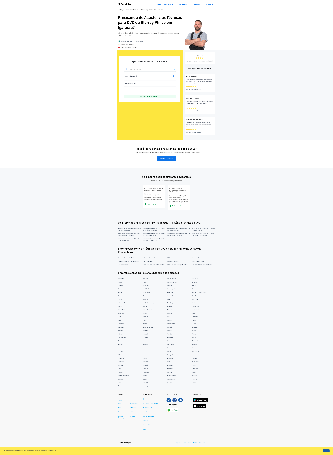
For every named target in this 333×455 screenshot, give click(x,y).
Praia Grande (196, 303)
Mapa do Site (146, 425)
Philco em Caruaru (172, 258)
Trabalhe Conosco (148, 412)
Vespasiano (146, 362)
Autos (119, 407)
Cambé (194, 382)
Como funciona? (183, 4)
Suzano (169, 313)
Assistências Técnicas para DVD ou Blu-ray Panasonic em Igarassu (129, 234)
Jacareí (194, 330)
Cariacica (170, 337)
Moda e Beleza (134, 403)
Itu (143, 351)
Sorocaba (195, 299)
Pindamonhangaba (123, 375)
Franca (145, 355)
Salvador (120, 282)
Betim (144, 320)
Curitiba (120, 285)
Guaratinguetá (171, 375)
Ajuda (144, 429)
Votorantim (195, 351)
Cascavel (120, 351)
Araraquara (170, 358)
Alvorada (120, 344)
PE (155, 10)
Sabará (120, 355)
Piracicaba (121, 323)
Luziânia (169, 372)
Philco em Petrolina (198, 261)
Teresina (145, 330)
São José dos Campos (149, 303)
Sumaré (169, 327)
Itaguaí (145, 379)
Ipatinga (120, 365)
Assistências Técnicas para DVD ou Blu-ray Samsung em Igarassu (203, 234)
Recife (120, 292)
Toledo (145, 375)
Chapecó (145, 365)
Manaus (145, 296)
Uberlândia (195, 306)
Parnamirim (121, 341)
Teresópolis (195, 362)
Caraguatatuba (171, 355)
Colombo (195, 327)
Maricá (169, 341)
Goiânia (145, 282)
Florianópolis (171, 289)
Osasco (120, 296)
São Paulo (145, 278)
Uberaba (194, 358)
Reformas (133, 407)
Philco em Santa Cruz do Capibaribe (153, 265)
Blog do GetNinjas (148, 416)
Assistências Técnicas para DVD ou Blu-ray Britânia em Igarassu (154, 229)
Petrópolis (170, 344)
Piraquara (121, 358)
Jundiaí (120, 306)
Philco (151, 10)
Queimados (146, 372)
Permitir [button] (326, 451)
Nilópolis (120, 334)
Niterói (169, 285)
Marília (194, 372)
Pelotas (145, 358)
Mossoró (194, 375)
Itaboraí (194, 355)
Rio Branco (121, 278)
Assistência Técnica (131, 10)
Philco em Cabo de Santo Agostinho (128, 258)
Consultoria (121, 412)
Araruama (170, 365)
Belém (169, 299)
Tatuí (119, 386)
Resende (145, 382)
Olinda (194, 323)
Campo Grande (171, 296)
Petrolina (145, 368)
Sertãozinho (171, 379)
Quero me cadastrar (166, 158)
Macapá (169, 382)
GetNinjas (121, 10)
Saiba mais (53, 450)
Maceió (145, 323)
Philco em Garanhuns (198, 258)
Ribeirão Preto (147, 289)
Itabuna (194, 386)
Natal (119, 317)
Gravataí (145, 334)
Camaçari (195, 341)
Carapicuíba (195, 310)
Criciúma (170, 368)
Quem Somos (147, 399)
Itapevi (169, 320)
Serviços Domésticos (133, 417)
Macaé (194, 337)
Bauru (144, 348)
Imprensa (178, 443)
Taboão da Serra (122, 303)
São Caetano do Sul (148, 310)
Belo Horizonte (172, 282)
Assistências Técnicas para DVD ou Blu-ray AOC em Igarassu (129, 229)
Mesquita (145, 344)
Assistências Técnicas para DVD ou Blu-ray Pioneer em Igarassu (178, 234)
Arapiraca (121, 313)
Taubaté (145, 337)
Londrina (145, 317)
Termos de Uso (187, 443)
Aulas (119, 403)
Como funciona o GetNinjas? (129, 47)
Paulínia (169, 348)
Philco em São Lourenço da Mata (177, 265)
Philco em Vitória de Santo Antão (202, 265)
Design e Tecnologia (121, 417)
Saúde (131, 412)
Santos (194, 289)
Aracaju (194, 320)
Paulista (194, 344)
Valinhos (120, 330)
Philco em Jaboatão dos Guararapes (128, 261)
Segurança (197, 4)
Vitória (145, 306)
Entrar (210, 4)
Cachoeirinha (122, 337)
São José (170, 310)
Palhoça (194, 379)
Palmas (194, 334)
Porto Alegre (122, 289)
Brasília (194, 282)
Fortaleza (195, 278)
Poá (193, 348)
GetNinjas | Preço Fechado (151, 403)
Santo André (146, 292)
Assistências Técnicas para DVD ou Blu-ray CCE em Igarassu (178, 229)
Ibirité (169, 351)
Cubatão (120, 382)
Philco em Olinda (148, 261)
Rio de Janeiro (171, 278)
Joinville (194, 296)
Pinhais (169, 330)
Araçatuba (170, 386)
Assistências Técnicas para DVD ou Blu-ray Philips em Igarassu (154, 234)
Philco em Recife (123, 265)
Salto (119, 368)
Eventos (132, 399)
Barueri (194, 285)
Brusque (120, 379)
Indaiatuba (121, 327)
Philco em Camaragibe (149, 258)
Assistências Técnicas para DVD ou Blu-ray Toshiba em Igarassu (154, 239)
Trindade (120, 372)
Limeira (120, 348)
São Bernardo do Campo (199, 292)
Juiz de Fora (121, 310)
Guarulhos (146, 285)
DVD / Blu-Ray (143, 10)
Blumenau (195, 317)
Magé (169, 362)
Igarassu (160, 10)
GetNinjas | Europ (148, 407)
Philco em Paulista (172, 261)
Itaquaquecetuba (148, 327)
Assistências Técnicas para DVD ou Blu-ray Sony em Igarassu (129, 239)
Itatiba (194, 365)
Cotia (193, 313)
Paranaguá (146, 386)
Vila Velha (145, 299)
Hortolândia (171, 323)
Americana (146, 341)
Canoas (169, 306)
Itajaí (119, 320)
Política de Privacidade (199, 443)
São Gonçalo (171, 303)
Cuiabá (120, 299)
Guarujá (145, 313)
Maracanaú (121, 362)
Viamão (169, 334)
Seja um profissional (165, 4)
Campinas (170, 292)
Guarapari (195, 368)
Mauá (168, 317)
